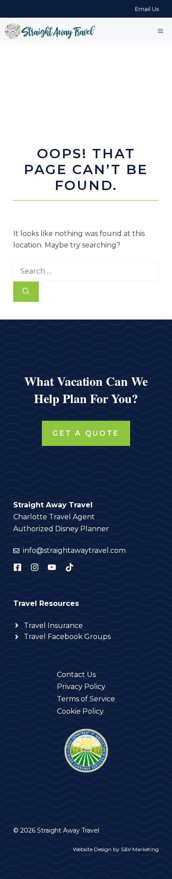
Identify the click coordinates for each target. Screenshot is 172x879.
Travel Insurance (53, 625)
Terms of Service (86, 699)
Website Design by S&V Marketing (116, 849)
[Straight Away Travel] (50, 31)
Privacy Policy (81, 686)
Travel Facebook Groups (67, 636)
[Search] (26, 292)
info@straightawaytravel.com (74, 550)
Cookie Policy (80, 711)
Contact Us (76, 674)
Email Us (147, 8)
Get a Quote (85, 433)
